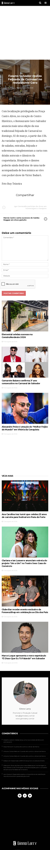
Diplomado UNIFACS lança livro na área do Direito (28, 761)
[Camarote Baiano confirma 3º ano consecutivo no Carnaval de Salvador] (25, 362)
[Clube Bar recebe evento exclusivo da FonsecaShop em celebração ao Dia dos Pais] (25, 591)
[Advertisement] (25, 33)
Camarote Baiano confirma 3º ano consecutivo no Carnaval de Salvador (21, 382)
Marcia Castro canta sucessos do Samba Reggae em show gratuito (21, 219)
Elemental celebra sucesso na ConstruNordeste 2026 (17, 336)
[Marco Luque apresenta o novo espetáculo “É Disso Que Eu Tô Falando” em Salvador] (25, 637)
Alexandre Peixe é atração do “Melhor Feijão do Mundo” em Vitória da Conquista (25, 428)
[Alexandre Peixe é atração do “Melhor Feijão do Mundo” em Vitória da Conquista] (25, 408)
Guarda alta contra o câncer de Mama (26, 747)
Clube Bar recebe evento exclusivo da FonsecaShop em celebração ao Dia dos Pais (25, 611)
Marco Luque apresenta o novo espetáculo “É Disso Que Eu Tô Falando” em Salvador (24, 657)
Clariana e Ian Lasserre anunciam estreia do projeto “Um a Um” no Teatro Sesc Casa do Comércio (24, 563)
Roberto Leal (7, 740)
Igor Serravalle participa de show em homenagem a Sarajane (30, 207)
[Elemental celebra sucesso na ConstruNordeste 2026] (25, 315)
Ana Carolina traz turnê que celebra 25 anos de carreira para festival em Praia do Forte (24, 515)
